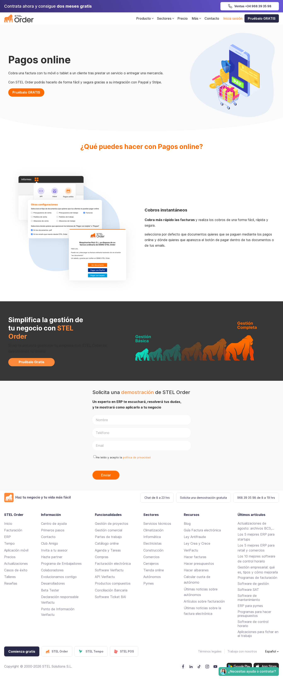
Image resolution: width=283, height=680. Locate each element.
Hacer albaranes (196, 570)
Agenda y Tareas (108, 550)
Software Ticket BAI (110, 597)
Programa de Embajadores (61, 563)
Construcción (153, 550)
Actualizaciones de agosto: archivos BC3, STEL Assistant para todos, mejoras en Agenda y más (258, 526)
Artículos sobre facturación (204, 601)
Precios (10, 557)
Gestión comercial (108, 530)
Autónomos (152, 577)
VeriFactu (191, 550)
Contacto (211, 18)
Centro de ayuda (54, 523)
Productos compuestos (113, 583)
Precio (183, 18)
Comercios (151, 557)
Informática (152, 537)
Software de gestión (253, 583)
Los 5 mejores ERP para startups (256, 536)
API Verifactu (105, 577)
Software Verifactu (109, 570)
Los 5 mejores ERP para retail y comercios (256, 547)
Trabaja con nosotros (242, 651)
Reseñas (10, 583)
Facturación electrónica (113, 563)
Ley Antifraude (195, 537)
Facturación (13, 530)
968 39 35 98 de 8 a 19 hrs (256, 497)
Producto (143, 18)
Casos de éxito (15, 570)
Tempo (9, 543)
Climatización (153, 530)
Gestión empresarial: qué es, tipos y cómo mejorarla (258, 569)
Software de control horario (253, 624)
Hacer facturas (195, 557)
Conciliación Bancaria (111, 590)
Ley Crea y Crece (197, 543)
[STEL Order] (19, 18)
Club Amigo (49, 543)
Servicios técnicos (157, 523)
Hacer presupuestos (199, 563)
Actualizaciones (16, 563)
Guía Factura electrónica (202, 530)
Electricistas (152, 543)
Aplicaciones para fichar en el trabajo (258, 634)
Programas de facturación (257, 577)
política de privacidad (137, 457)
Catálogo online (107, 543)
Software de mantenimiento (249, 597)
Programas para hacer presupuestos (254, 614)
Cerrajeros (151, 563)
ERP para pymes (250, 606)
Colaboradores (52, 570)
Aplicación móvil (16, 550)
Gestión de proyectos (111, 523)
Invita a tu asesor (54, 550)
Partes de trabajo (108, 537)
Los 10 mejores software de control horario (256, 558)
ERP (7, 537)
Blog (187, 523)
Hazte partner (51, 557)
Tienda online (153, 570)
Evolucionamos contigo (59, 577)
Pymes (148, 583)
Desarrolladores (53, 583)
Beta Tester (50, 590)
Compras (101, 557)
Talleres (10, 577)
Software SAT (248, 589)
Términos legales (209, 651)
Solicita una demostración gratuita (203, 497)
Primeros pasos (52, 530)
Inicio (8, 523)
